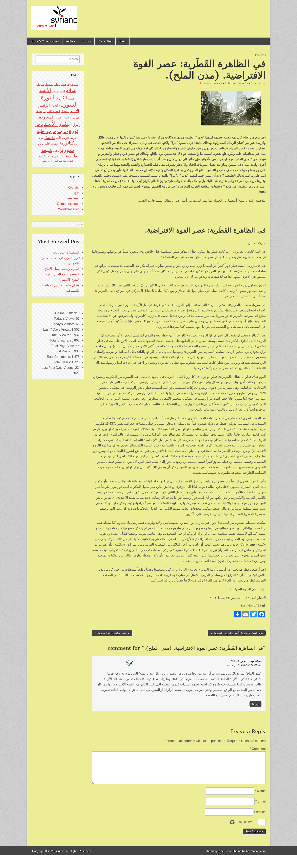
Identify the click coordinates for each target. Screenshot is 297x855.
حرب (62, 131)
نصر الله (53, 160)
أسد (76, 84)
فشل (70, 160)
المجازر (65, 117)
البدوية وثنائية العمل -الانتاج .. (61, 268)
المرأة (59, 117)
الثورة (61, 97)
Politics (70, 41)
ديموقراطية (51, 143)
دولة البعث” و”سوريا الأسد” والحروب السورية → (236, 632)
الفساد (65, 111)
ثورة (73, 131)
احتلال (63, 84)
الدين (54, 105)
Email (260, 801)
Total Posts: (63, 351)
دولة (41, 138)
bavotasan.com (256, 851)
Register (73, 187)
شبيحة (46, 150)
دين (40, 143)
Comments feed (68, 203)
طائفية (71, 156)
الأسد (45, 90)
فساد (41, 156)
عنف (56, 156)
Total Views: (61, 335)
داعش (49, 137)
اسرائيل (40, 84)
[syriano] (54, 15)
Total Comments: (59, 356)
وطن (44, 161)
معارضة (62, 161)
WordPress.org (69, 209)
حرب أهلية (46, 131)
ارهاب (57, 84)
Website (260, 812)
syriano (60, 851)
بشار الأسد (57, 123)
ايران (75, 124)
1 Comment (258, 83)
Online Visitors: (66, 313)
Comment (258, 748)
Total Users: (63, 362)
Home (122, 41)
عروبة (62, 156)
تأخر (39, 124)
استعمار (49, 84)
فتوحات (49, 156)
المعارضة (45, 116)
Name (260, 791)
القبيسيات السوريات (66, 252)
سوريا (67, 149)
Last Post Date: (53, 367)
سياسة (56, 151)
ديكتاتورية (68, 143)
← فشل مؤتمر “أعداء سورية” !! (112, 632)
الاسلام (71, 98)
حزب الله (63, 137)
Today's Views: (65, 318)
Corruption (105, 41)
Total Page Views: (64, 346)
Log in (75, 193)
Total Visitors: (60, 340)
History (86, 41)
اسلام (71, 90)
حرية (73, 137)
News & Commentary (44, 41)
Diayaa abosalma (211, 83)
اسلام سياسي (58, 91)
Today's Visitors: (64, 324)
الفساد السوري (51, 111)
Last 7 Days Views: (57, 329)
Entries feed (71, 198)
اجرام (70, 84)
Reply (255, 704)
